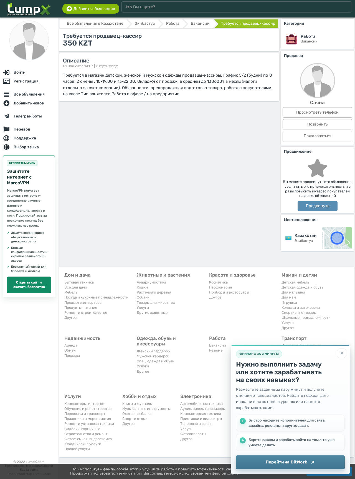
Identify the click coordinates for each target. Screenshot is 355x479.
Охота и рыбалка (136, 414)
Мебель (70, 292)
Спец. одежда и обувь (155, 361)
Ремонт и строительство (85, 312)
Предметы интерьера (83, 302)
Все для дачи (75, 287)
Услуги (143, 307)
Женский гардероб (153, 351)
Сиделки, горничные (82, 429)
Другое (70, 317)
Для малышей (293, 292)
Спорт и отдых (135, 419)
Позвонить (317, 124)
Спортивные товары (299, 312)
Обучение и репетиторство (87, 409)
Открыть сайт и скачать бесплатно (29, 284)
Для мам (289, 297)
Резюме (215, 350)
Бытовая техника (79, 282)
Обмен (70, 350)
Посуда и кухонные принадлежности (96, 297)
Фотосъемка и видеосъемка (88, 439)
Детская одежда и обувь (302, 287)
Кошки (142, 287)
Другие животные (152, 312)
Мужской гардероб (153, 356)
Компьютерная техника (200, 414)
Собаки (143, 297)
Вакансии (217, 345)
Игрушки (289, 302)
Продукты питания (80, 307)
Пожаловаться (317, 136)
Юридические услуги (82, 444)
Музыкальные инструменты (146, 409)
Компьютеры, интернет (84, 404)
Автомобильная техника (201, 404)
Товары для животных (156, 302)
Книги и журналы (137, 404)
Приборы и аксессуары (229, 292)
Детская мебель (295, 282)
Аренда (70, 345)
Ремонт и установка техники (89, 424)
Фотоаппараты (193, 434)
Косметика (218, 282)
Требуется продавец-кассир (248, 23)
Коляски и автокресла (301, 307)
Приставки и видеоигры (201, 419)
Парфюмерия (220, 287)
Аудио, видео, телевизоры (202, 409)
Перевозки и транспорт (84, 414)
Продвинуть (317, 206)
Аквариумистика (151, 282)
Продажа (72, 355)
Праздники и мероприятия (87, 419)
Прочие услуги (77, 449)
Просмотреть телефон (317, 112)
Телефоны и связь (195, 424)
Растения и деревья (154, 292)
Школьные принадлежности (306, 317)
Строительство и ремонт (86, 434)
